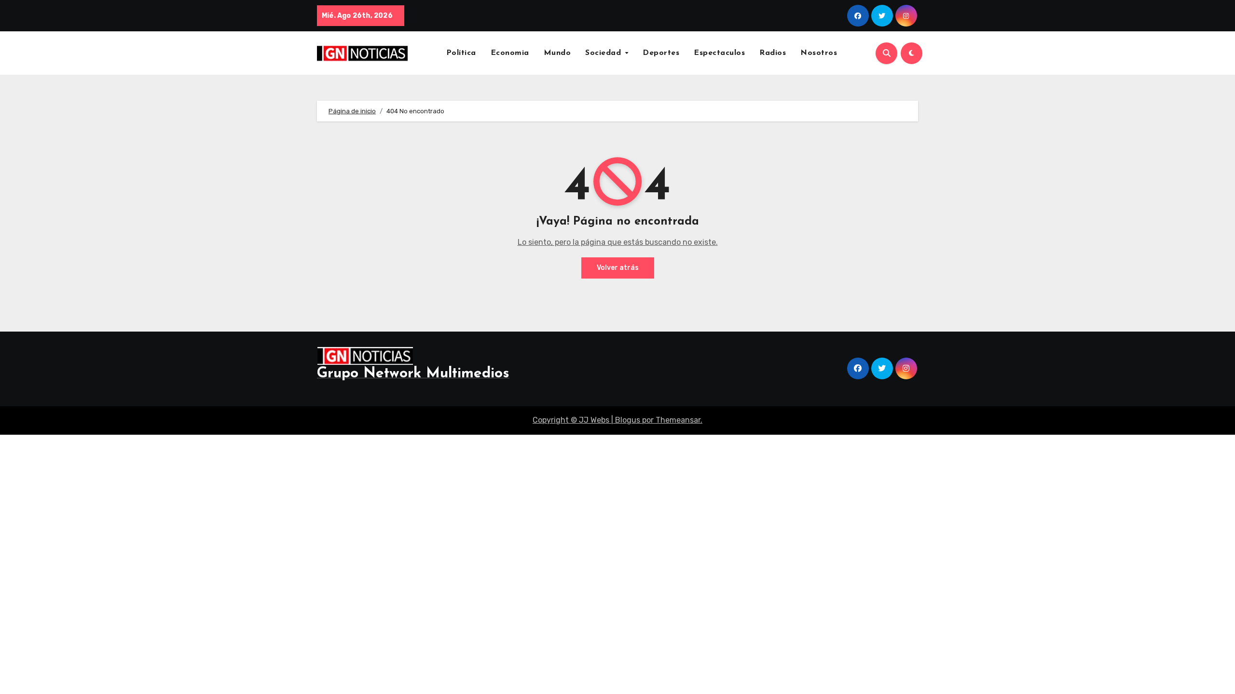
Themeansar (678, 420)
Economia (510, 53)
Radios (772, 53)
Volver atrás (618, 268)
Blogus (627, 420)
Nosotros (818, 53)
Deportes (661, 53)
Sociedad (604, 53)
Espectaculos (719, 53)
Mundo (557, 53)
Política (461, 53)
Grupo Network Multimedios (413, 373)
